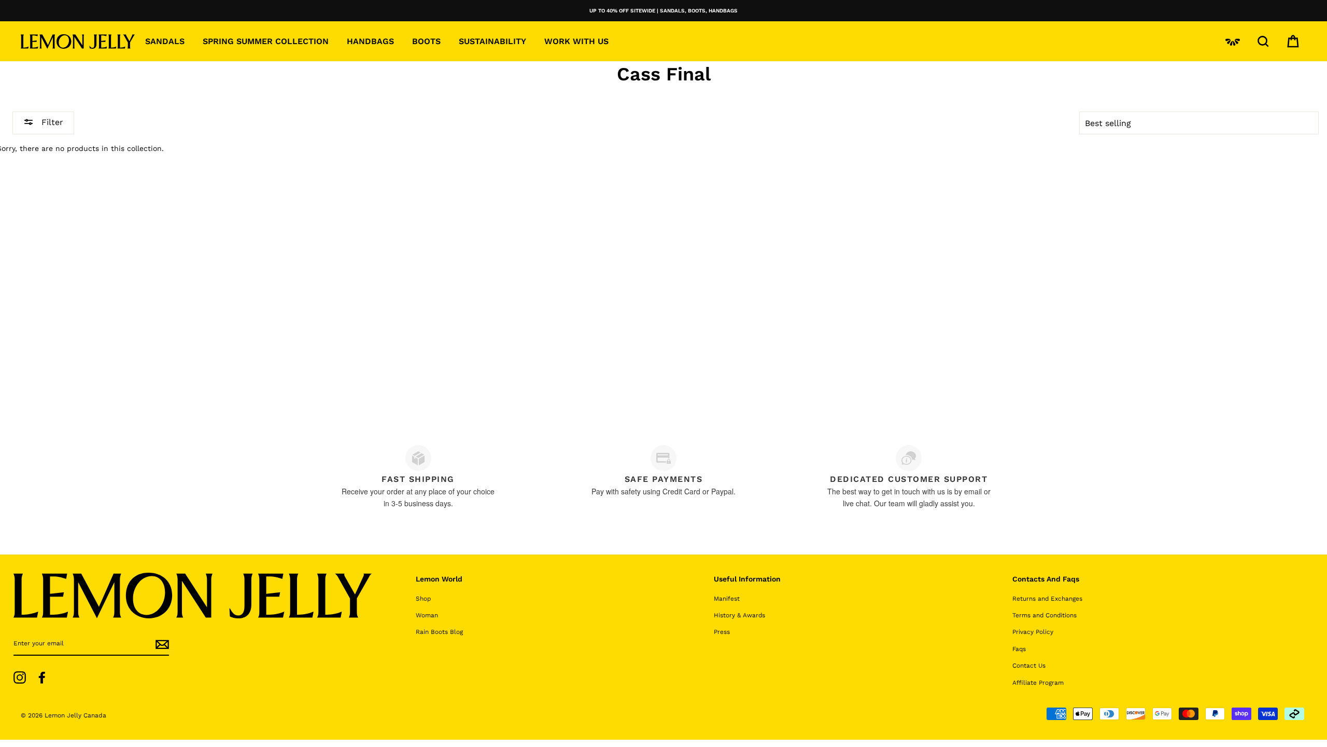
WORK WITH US (576, 41)
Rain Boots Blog (439, 631)
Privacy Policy (1032, 631)
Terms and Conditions (1044, 615)
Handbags (370, 41)
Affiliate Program (1038, 682)
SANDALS (165, 41)
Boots (426, 41)
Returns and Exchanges (1047, 598)
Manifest (727, 598)
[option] (663, 10)
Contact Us (1029, 665)
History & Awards (739, 615)
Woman (427, 615)
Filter (51, 122)
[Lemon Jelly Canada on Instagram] (19, 677)
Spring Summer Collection (266, 41)
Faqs (1019, 649)
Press (722, 631)
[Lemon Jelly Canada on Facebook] (42, 677)
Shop (423, 598)
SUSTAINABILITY (492, 41)
